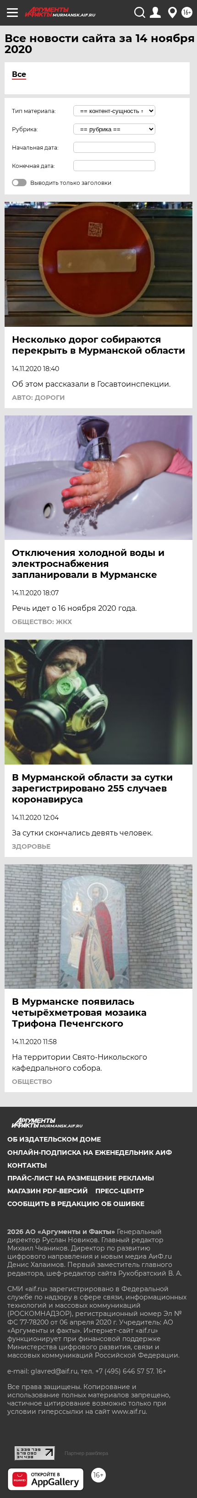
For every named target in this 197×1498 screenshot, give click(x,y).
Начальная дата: (35, 147)
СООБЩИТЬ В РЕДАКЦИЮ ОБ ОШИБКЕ (75, 1204)
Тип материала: (34, 111)
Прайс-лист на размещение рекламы (80, 1178)
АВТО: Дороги (38, 397)
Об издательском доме (54, 1139)
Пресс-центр (119, 1191)
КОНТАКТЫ (27, 1165)
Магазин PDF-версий (47, 1191)
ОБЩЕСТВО (32, 1081)
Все (19, 74)
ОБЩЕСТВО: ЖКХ (42, 622)
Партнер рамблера (86, 1453)
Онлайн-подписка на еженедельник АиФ (89, 1152)
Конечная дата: (33, 165)
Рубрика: (25, 129)
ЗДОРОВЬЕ (31, 846)
